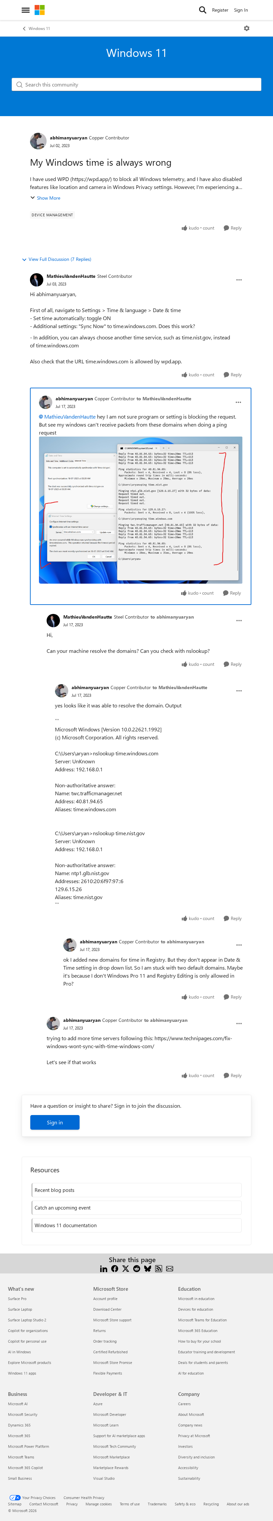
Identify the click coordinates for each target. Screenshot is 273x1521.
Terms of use (130, 1503)
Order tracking (105, 1341)
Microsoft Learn (106, 1425)
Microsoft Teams (21, 1456)
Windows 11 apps (22, 1373)
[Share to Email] (169, 1267)
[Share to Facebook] (114, 1267)
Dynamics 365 (19, 1425)
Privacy (72, 1503)
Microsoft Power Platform (28, 1446)
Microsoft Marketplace (111, 1456)
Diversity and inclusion (196, 1456)
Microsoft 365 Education (197, 1330)
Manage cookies (99, 1503)
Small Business (20, 1478)
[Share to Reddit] (136, 1267)
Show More (48, 198)
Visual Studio (104, 1478)
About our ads (238, 1503)
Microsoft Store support (112, 1319)
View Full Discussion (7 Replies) (60, 259)
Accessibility (188, 1467)
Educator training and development (206, 1351)
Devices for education (195, 1309)
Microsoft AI (18, 1403)
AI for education (191, 1373)
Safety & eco (185, 1503)
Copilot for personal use (27, 1341)
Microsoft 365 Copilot (25, 1467)
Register (220, 10)
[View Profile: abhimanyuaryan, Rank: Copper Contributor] (38, 141)
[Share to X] (125, 1267)
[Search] (203, 10)
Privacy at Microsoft (194, 1435)
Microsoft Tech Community (114, 1446)
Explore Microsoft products (29, 1362)
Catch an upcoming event (63, 1207)
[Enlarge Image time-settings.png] (140, 510)
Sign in (55, 1122)
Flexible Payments (107, 1373)
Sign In (241, 10)
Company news (190, 1425)
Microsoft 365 (19, 1435)
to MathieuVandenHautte (163, 398)
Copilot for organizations (28, 1330)
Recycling (211, 1503)
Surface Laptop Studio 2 (27, 1319)
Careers (184, 1403)
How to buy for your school (199, 1341)
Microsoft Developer (109, 1414)
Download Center (107, 1309)
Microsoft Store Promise (112, 1362)
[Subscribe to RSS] (158, 1267)
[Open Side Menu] (25, 10)
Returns (99, 1330)
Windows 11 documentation (66, 1225)
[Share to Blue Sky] (147, 1267)
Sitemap (14, 1503)
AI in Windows (19, 1351)
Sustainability (189, 1478)
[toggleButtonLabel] (246, 28)
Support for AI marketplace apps (119, 1435)
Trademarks (157, 1503)
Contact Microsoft (43, 1503)
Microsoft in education (196, 1298)
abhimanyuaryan (68, 137)
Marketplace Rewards (111, 1467)
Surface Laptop (20, 1309)
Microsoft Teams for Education (202, 1319)
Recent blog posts (54, 1190)
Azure (98, 1403)
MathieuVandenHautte (71, 276)
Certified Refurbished (110, 1351)
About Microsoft (191, 1414)
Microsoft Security (22, 1414)
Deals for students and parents (203, 1362)
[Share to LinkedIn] (103, 1267)
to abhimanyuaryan (172, 617)
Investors (185, 1446)
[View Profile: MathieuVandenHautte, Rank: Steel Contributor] (36, 279)
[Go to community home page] (40, 10)
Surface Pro (17, 1298)
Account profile (105, 1298)
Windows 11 (39, 28)
